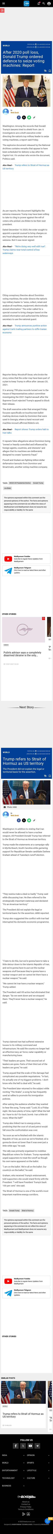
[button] (3, 3)
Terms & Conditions (25, 1509)
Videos (6, 645)
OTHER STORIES (9, 614)
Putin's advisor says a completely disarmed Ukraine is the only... (22, 654)
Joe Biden (7, 488)
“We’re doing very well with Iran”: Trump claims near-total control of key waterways (24, 250)
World (6, 46)
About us (25, 1502)
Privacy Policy (25, 1507)
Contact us (25, 1504)
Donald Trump (38, 483)
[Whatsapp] (29, 117)
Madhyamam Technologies (22, 1524)
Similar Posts (8, 1378)
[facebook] (19, 117)
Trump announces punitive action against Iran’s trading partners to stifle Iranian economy (25, 329)
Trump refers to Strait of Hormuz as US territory (24, 761)
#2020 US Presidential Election (20, 483)
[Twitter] (24, 117)
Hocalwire (45, 1524)
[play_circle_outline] (23, 630)
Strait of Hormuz (27, 1211)
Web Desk (15, 113)
